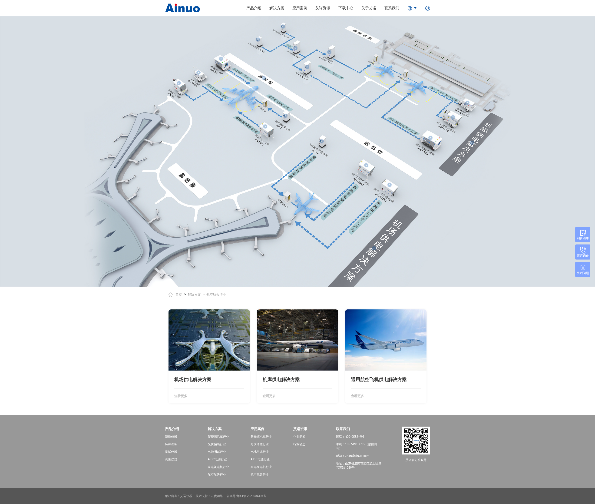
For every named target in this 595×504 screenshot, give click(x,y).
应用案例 (299, 8)
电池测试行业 (217, 452)
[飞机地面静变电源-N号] (258, 39)
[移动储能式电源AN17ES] (221, 59)
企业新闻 (299, 436)
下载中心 (345, 8)
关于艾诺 (368, 8)
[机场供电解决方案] (374, 248)
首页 (178, 294)
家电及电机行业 (218, 467)
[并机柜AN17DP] (295, 48)
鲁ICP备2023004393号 (251, 496)
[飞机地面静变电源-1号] (283, 26)
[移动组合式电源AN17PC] (179, 83)
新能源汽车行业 (218, 436)
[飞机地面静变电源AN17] (285, 116)
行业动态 (299, 444)
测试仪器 (171, 452)
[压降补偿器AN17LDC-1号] (329, 52)
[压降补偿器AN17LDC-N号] (307, 67)
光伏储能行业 (217, 444)
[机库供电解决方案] (472, 143)
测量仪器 (171, 459)
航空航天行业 (216, 294)
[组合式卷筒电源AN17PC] (389, 185)
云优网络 (217, 496)
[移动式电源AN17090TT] (198, 72)
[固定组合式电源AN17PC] (265, 126)
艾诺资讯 (322, 8)
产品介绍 (253, 8)
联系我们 (391, 8)
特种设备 (171, 444)
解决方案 (276, 8)
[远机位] (264, 78)
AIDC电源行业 (217, 459)
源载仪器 (171, 436)
